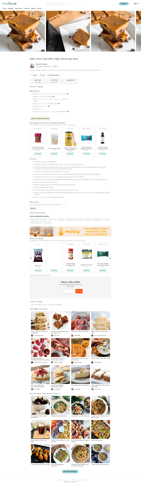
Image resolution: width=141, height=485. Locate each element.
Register (124, 3)
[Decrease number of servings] (39, 87)
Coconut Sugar (41, 103)
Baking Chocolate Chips (46, 111)
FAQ (68, 480)
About (39, 8)
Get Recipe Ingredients (41, 118)
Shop (4, 8)
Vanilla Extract (43, 106)
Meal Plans (18, 8)
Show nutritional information (39, 216)
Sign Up (79, 291)
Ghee (39, 96)
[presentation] (1, 30)
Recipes (10, 8)
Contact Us (61, 480)
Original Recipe (54, 75)
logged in (44, 305)
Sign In (136, 3)
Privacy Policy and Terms (78, 480)
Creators (27, 8)
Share (35, 75)
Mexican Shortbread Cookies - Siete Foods (52, 94)
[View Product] (67, 94)
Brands (33, 8)
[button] (110, 258)
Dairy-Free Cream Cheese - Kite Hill (48, 99)
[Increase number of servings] (41, 87)
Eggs (40, 109)
